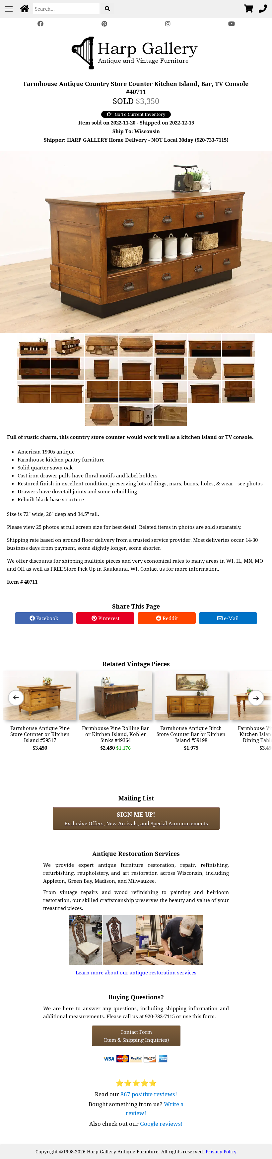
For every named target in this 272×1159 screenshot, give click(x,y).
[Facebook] (40, 23)
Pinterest (108, 618)
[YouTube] (231, 23)
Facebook (46, 618)
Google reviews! (161, 1123)
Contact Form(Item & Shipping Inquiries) (136, 1036)
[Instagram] (168, 23)
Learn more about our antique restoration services (136, 972)
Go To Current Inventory (140, 114)
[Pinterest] (104, 23)
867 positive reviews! (148, 1094)
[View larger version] (136, 241)
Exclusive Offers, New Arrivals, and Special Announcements (136, 818)
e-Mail (231, 618)
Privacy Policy (221, 1151)
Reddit (169, 618)
